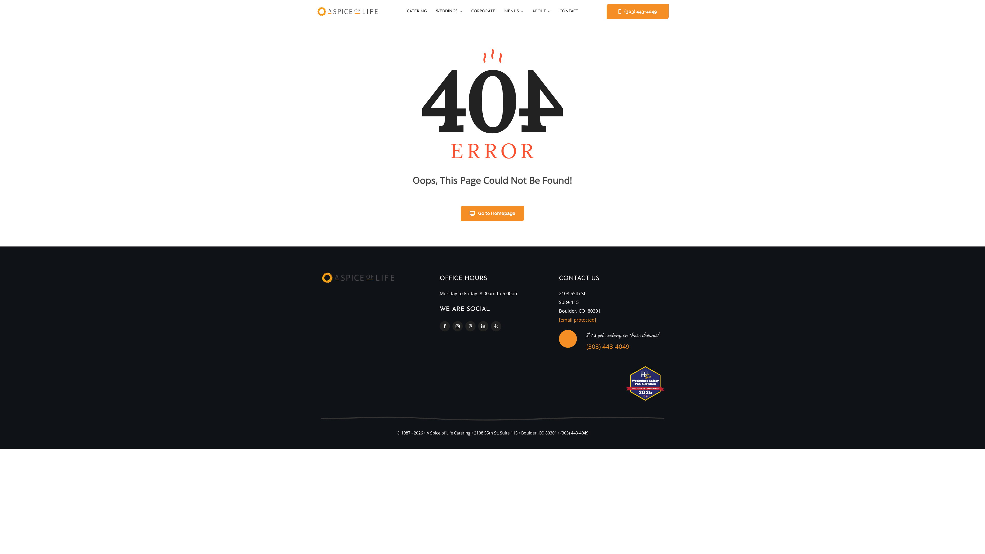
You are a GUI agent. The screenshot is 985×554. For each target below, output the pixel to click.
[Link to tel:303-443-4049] (568, 339)
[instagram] (457, 326)
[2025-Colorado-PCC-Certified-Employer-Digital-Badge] (645, 368)
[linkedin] (483, 326)
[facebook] (445, 326)
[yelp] (496, 326)
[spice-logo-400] (347, 9)
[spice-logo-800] (358, 274)
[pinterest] (470, 326)
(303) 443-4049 (607, 346)
